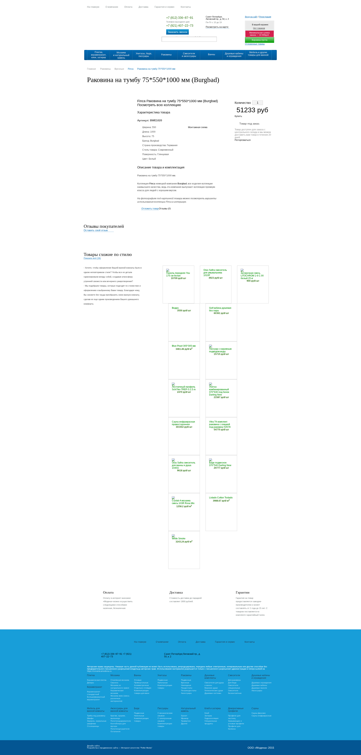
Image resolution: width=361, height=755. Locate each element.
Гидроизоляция (211, 718)
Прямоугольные (141, 683)
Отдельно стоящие (142, 688)
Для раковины (234, 680)
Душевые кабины (259, 685)
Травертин (186, 721)
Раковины (105, 69)
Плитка (91, 675)
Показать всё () (92, 258)
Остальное (116, 731)
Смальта (114, 683)
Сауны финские (259, 713)
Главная (91, 69)
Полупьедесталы (188, 690)
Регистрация (265, 17)
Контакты (186, 7)
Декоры (90, 683)
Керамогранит (94, 687)
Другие (184, 724)
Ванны (137, 675)
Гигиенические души (214, 690)
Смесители (234, 675)
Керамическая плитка (96, 680)
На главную (93, 7)
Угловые (138, 680)
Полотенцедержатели (121, 721)
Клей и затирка (213, 708)
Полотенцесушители (120, 729)
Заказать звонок (177, 31)
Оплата (128, 7)
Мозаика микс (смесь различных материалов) (120, 698)
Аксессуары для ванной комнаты (119, 709)
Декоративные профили (236, 709)
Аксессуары (186, 693)
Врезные (119, 69)
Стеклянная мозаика (120, 680)
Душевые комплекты (210, 676)
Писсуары (163, 708)
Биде (137, 708)
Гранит (184, 716)
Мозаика (115, 675)
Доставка (143, 7)
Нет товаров (259, 28)
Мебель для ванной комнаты (96, 709)
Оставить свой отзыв (96, 230)
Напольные (163, 683)
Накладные (186, 685)
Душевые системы (213, 693)
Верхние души (211, 688)
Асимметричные (141, 685)
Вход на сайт (251, 17)
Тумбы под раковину (96, 716)
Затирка (208, 716)
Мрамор (184, 718)
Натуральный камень (188, 709)
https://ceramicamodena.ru (99, 671)
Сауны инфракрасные (262, 716)
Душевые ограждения (261, 683)
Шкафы (90, 718)
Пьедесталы (186, 688)
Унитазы (162, 675)
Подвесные (163, 680)
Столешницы (93, 726)
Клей (207, 713)
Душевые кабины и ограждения (261, 676)
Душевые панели (259, 688)
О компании (111, 7)
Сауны (255, 708)
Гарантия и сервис (164, 7)
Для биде (232, 683)
